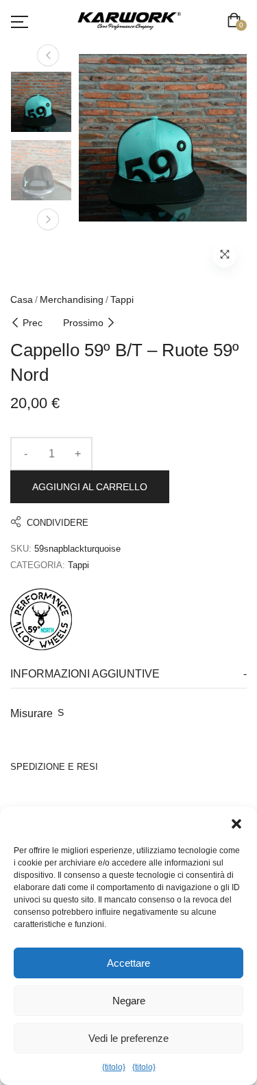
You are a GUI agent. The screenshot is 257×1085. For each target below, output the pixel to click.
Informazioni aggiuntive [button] (85, 674)
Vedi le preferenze (128, 1038)
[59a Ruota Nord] (41, 617)
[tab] (128, 674)
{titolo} (113, 1067)
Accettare (128, 963)
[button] (236, 824)
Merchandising (71, 299)
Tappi (122, 299)
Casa (21, 299)
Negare (128, 1000)
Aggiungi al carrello (89, 486)
